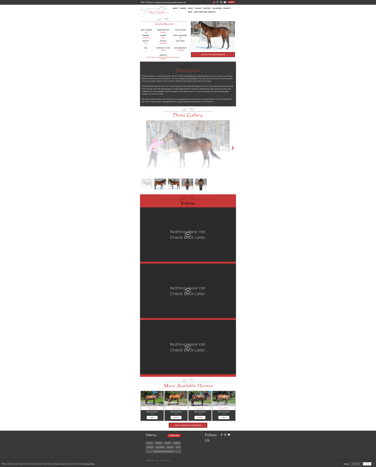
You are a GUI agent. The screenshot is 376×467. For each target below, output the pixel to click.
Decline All (356, 464)
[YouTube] (224, 2)
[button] (214, 2)
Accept (367, 464)
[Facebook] (217, 2)
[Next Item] (233, 148)
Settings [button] (346, 464)
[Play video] (188, 234)
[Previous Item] (143, 148)
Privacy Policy (89, 464)
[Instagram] (221, 2)
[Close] (373, 463)
